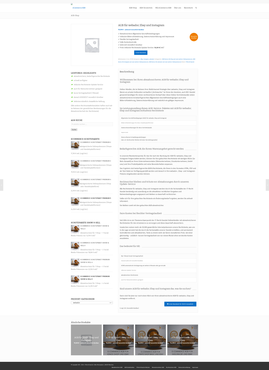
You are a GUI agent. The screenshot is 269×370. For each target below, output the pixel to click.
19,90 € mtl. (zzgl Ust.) (79, 172)
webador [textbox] (91, 303)
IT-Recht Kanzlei (190, 62)
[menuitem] (133, 7)
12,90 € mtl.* (90, 236)
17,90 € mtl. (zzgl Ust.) (79, 153)
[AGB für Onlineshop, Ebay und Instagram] (1, 185)
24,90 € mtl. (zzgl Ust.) (79, 209)
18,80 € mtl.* (93, 252)
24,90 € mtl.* (93, 286)
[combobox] (92, 302)
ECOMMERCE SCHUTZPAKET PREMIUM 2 (95, 142)
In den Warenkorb (141, 52)
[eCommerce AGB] (78, 7)
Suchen (74, 129)
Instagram (146, 59)
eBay (141, 59)
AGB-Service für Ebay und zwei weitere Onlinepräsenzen (177, 59)
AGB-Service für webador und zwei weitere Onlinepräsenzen (165, 62)
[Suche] (196, 7)
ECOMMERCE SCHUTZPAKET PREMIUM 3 (95, 161)
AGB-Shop (75, 15)
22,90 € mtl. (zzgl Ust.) (79, 191)
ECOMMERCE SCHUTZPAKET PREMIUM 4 (95, 179)
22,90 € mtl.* (93, 269)
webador (151, 59)
